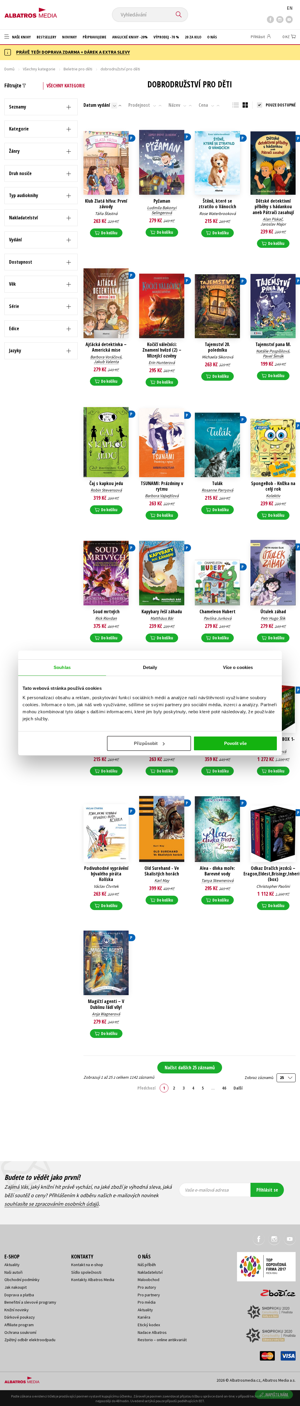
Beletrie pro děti (78, 69)
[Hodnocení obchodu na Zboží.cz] (275, 1291)
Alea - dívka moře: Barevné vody (217, 871)
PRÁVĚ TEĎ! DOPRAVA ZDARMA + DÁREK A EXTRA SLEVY (73, 52)
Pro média (147, 1302)
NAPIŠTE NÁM (276, 1394)
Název (174, 105)
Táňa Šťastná (106, 213)
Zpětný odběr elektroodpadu (29, 1339)
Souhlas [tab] (62, 667)
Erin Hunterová (162, 362)
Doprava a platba (19, 1294)
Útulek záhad (273, 611)
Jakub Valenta (106, 361)
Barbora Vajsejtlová (162, 495)
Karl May (161, 880)
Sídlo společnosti (86, 1272)
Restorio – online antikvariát (162, 1339)
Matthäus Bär (161, 618)
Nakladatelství (150, 1272)
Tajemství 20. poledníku (217, 347)
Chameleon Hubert (218, 611)
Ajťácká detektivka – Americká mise (106, 347)
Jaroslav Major (273, 224)
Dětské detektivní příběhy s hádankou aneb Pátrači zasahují (273, 206)
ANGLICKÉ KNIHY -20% (130, 37)
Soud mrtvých (106, 611)
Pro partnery (149, 1294)
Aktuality (12, 1264)
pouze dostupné (281, 105)
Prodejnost (139, 105)
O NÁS (212, 37)
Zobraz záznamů (259, 1077)
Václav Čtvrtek (106, 886)
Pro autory (147, 1287)
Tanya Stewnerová (217, 880)
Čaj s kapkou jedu (106, 483)
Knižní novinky (16, 1309)
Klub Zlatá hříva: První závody (106, 203)
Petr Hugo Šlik (273, 618)
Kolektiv (273, 495)
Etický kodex (149, 1324)
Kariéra (144, 1317)
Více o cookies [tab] (238, 667)
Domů (9, 69)
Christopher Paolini (273, 886)
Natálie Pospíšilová (272, 351)
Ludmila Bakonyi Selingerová (161, 210)
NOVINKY (69, 37)
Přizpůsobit (146, 743)
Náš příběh (147, 1264)
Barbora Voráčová (105, 357)
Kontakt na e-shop (87, 1264)
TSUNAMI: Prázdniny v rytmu (162, 486)
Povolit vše (235, 743)
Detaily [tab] (150, 667)
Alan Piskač (272, 219)
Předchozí (146, 1088)
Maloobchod (148, 1279)
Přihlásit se (267, 1190)
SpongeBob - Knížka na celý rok (273, 486)
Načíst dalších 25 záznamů (190, 1067)
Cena (203, 105)
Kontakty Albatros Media (92, 1279)
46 (224, 1088)
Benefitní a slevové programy (30, 1302)
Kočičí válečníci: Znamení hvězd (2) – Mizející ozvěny (161, 350)
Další (238, 1088)
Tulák (217, 483)
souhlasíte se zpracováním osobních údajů (51, 1203)
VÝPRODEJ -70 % (166, 37)
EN (290, 8)
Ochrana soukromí (20, 1332)
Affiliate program (19, 1324)
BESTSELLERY (46, 37)
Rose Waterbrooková (217, 213)
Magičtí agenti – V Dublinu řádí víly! (106, 1004)
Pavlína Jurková (217, 618)
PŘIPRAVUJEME (94, 37)
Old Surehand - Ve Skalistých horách (161, 871)
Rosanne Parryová (217, 490)
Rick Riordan (106, 618)
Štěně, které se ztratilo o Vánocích (217, 203)
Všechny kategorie (39, 69)
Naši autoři (13, 1272)
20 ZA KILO (193, 37)
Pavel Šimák (273, 356)
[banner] (30, 11)
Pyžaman (162, 201)
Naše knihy (21, 37)
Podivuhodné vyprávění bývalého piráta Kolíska (106, 873)
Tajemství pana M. (273, 344)
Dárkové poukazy (19, 1317)
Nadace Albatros (152, 1332)
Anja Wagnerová (106, 1014)
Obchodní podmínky (22, 1279)
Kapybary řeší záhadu (162, 611)
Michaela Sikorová (217, 357)
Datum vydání (96, 105)
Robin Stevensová (106, 490)
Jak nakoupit (15, 1287)
